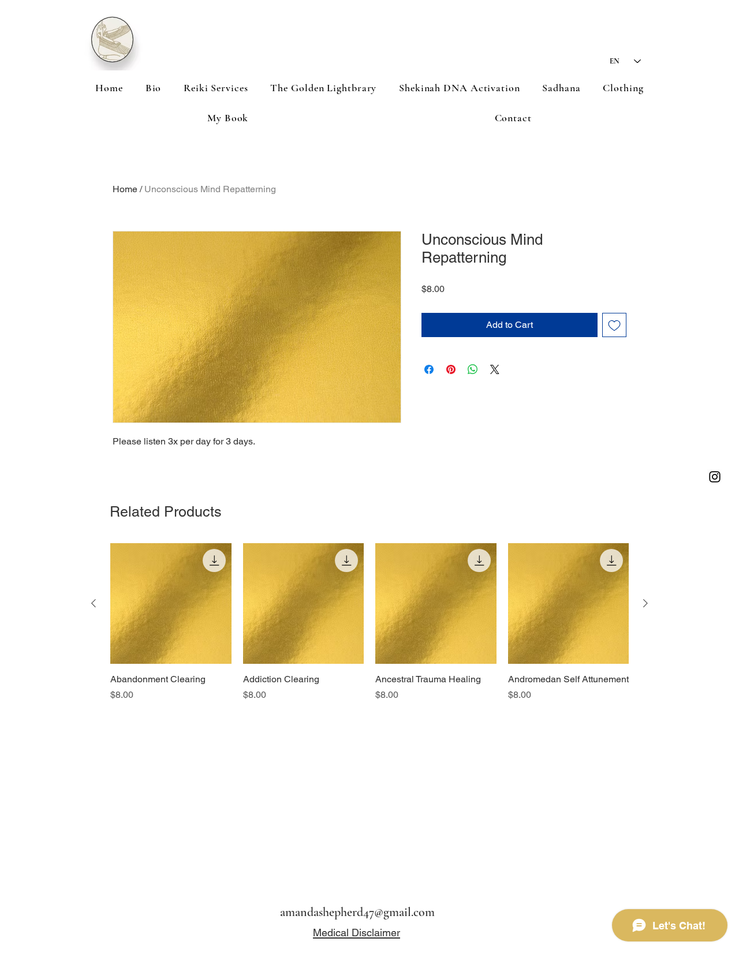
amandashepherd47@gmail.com (357, 912)
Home (125, 189)
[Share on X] (495, 369)
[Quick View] (171, 603)
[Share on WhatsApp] (473, 369)
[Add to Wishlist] (614, 325)
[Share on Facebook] (429, 369)
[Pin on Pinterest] (451, 369)
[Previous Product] (93, 603)
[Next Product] (645, 603)
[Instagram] (714, 476)
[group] (369, 629)
